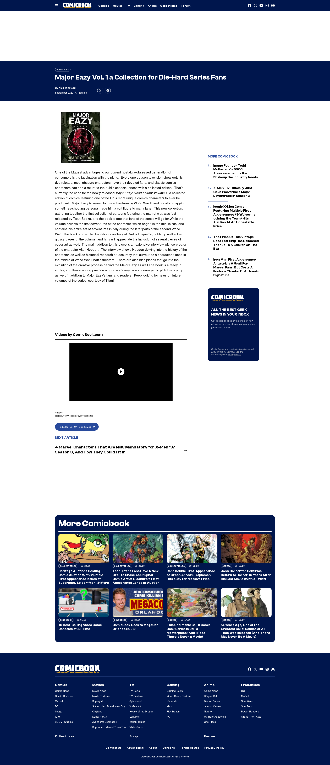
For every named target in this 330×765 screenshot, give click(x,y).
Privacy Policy (234, 354)
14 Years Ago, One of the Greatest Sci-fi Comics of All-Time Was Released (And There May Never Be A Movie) (245, 631)
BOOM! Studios (64, 721)
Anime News (211, 691)
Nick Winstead (67, 87)
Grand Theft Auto (251, 716)
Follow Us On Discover (76, 427)
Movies (118, 5)
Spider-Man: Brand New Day (108, 706)
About (153, 747)
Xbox (170, 706)
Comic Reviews (64, 696)
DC (57, 706)
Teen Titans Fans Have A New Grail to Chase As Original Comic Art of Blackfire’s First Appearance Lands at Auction (136, 577)
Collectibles (168, 5)
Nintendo (172, 701)
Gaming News (175, 691)
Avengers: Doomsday (104, 721)
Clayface (97, 711)
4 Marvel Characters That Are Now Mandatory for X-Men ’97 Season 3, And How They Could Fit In (115, 449)
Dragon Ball (211, 696)
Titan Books (69, 415)
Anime (152, 5)
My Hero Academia (215, 716)
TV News (134, 691)
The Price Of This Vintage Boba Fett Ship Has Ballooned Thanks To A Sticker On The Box (236, 243)
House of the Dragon (141, 711)
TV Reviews (136, 696)
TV (128, 5)
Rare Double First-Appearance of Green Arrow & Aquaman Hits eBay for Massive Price (191, 575)
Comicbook (63, 69)
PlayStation (173, 711)
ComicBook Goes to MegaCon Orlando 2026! (135, 627)
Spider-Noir (135, 701)
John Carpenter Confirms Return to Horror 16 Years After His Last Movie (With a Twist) (246, 575)
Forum (185, 5)
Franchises (250, 685)
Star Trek (246, 706)
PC (168, 716)
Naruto (208, 711)
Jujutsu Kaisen (212, 706)
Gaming (139, 5)
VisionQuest (136, 727)
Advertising (135, 747)
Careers (169, 747)
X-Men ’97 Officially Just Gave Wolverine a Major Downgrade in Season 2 (232, 192)
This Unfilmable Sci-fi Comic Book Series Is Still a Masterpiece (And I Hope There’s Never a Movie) (189, 631)
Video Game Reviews (179, 696)
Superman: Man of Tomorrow (109, 727)
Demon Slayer (212, 701)
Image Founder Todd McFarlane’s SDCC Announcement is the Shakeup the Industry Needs (235, 171)
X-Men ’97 (135, 706)
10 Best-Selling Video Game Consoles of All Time (80, 627)
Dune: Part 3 (99, 716)
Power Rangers (250, 711)
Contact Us (114, 747)
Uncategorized (85, 415)
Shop (133, 736)
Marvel (59, 701)
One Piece (210, 721)
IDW (57, 716)
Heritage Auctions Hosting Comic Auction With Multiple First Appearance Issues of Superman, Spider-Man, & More (83, 577)
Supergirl (97, 701)
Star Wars (246, 701)
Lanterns (134, 716)
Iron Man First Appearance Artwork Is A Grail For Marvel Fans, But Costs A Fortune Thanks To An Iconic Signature (236, 267)
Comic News (62, 691)
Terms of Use (233, 351)
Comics (103, 5)
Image (58, 711)
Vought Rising (137, 721)
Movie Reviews (100, 696)
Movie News (99, 691)
